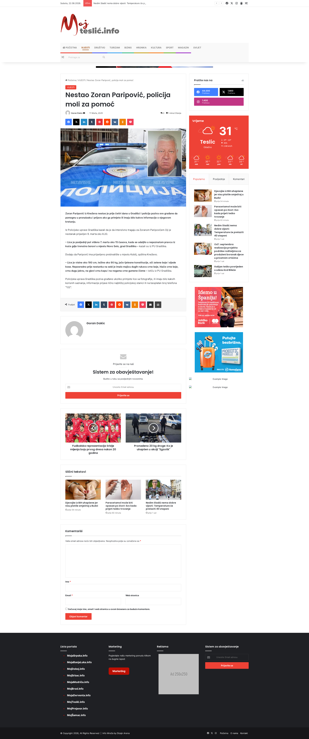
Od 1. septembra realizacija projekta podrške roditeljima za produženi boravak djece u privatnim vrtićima (229, 251)
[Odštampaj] (158, 304)
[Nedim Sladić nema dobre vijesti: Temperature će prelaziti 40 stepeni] (163, 490)
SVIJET (197, 47)
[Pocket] (130, 122)
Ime (68, 581)
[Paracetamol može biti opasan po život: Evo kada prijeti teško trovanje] (123, 490)
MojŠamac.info (76, 715)
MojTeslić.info (76, 701)
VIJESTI (85, 47)
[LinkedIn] (84, 122)
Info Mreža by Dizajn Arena (116, 733)
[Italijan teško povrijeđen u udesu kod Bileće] (203, 271)
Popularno (199, 179)
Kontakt (244, 733)
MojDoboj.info (76, 668)
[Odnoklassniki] (122, 122)
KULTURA (156, 47)
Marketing (118, 671)
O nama (234, 733)
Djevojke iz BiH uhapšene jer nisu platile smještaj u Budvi (81, 504)
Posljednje (219, 179)
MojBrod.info (75, 688)
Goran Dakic (77, 113)
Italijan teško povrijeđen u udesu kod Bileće (228, 268)
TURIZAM (115, 47)
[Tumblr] (92, 122)
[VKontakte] (115, 122)
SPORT (169, 47)
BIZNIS (128, 47)
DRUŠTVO (99, 47)
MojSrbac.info (76, 675)
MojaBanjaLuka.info (79, 662)
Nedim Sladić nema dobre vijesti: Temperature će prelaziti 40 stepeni (128, 3)
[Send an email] (84, 113)
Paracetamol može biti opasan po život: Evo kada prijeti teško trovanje (121, 505)
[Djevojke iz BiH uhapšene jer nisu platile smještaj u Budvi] (83, 490)
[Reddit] (107, 122)
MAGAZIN (183, 47)
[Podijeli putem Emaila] (150, 304)
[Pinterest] (99, 122)
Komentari (239, 179)
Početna (71, 47)
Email (69, 595)
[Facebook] (68, 122)
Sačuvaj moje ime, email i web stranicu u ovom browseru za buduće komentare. (109, 609)
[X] (76, 122)
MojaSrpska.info (77, 655)
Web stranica (132, 595)
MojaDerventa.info (79, 695)
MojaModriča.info (78, 682)
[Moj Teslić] (90, 24)
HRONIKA (141, 47)
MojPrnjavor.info (77, 708)
